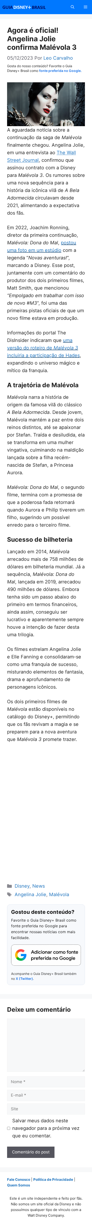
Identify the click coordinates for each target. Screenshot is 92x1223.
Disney (22, 886)
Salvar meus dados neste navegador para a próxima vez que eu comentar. (45, 1128)
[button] (72, 7)
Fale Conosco (18, 1179)
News (38, 886)
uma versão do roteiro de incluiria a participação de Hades (43, 347)
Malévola (59, 894)
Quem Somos (18, 1185)
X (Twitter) (24, 979)
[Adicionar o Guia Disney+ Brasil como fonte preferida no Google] (46, 955)
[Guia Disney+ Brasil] (30, 7)
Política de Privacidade (53, 1179)
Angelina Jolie (30, 894)
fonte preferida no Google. (60, 71)
